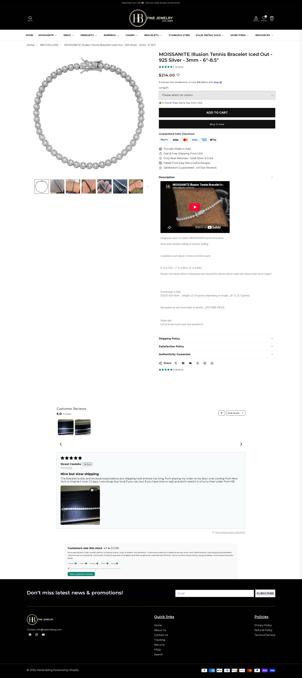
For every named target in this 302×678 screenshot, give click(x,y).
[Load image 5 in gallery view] (104, 186)
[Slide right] (147, 186)
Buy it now (217, 124)
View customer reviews (81, 574)
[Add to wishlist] (178, 75)
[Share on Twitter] (197, 363)
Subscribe (265, 593)
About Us (160, 630)
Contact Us (161, 635)
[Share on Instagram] (204, 363)
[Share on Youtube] (190, 363)
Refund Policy (263, 630)
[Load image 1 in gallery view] (41, 186)
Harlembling (45, 670)
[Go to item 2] (83, 427)
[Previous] (61, 444)
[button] (30, 17)
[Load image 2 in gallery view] (57, 186)
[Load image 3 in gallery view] (73, 186)
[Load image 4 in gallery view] (89, 186)
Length (163, 88)
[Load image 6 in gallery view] (120, 186)
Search (158, 654)
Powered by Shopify (66, 670)
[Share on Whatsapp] (212, 363)
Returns (159, 645)
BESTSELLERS (49, 45)
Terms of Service (264, 635)
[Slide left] (30, 186)
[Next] (240, 444)
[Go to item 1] (66, 427)
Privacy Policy (263, 625)
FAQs (157, 649)
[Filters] (221, 413)
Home (30, 45)
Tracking (159, 640)
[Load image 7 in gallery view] (136, 186)
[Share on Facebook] (183, 363)
